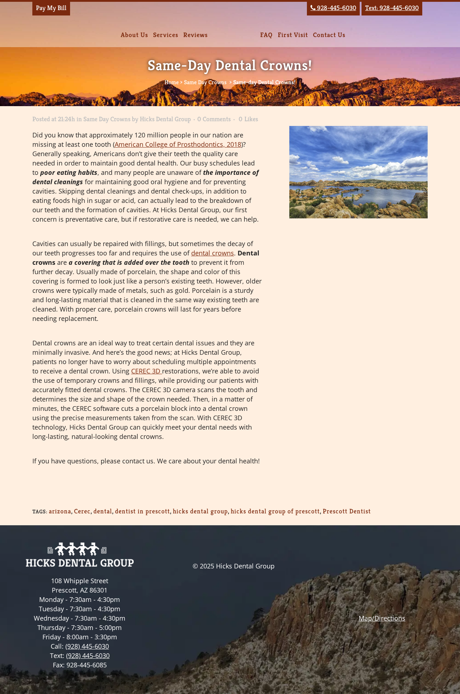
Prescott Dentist (347, 511)
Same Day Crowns (205, 82)
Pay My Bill (51, 8)
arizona (60, 511)
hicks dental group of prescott (275, 511)
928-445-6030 (333, 8)
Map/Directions (382, 618)
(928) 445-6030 (87, 646)
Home (172, 82)
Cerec (82, 511)
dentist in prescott (142, 511)
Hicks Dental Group (165, 119)
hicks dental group (200, 511)
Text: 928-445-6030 (392, 8)
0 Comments (214, 119)
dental (102, 511)
